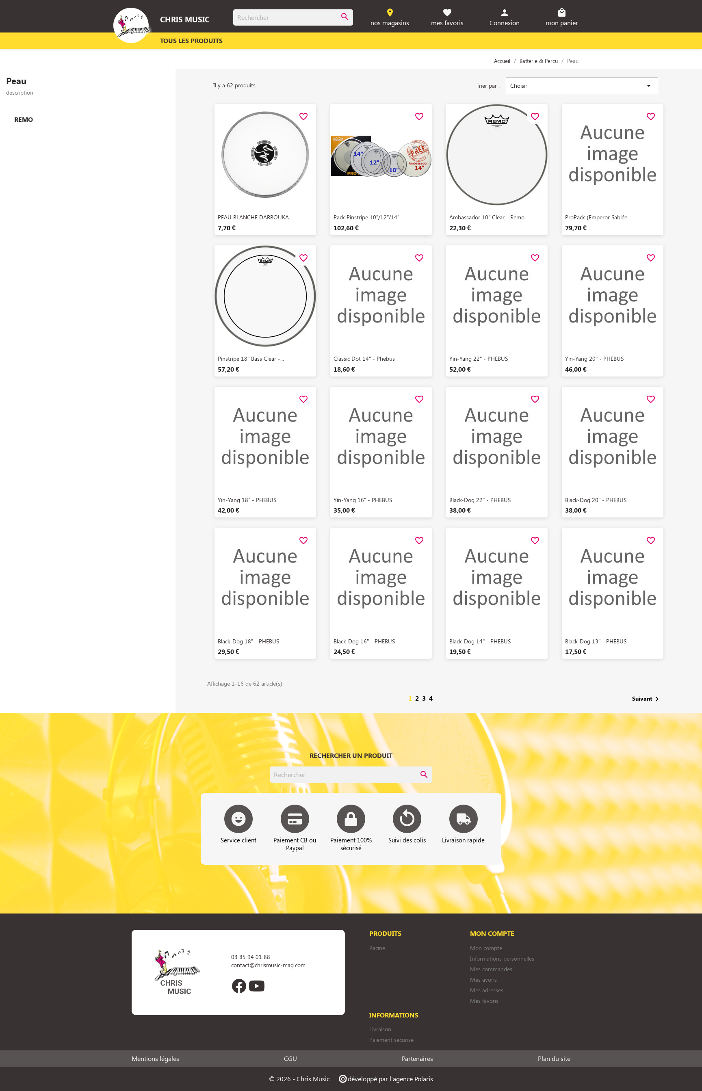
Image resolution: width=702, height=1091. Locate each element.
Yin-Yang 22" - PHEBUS (478, 358)
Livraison (380, 1029)
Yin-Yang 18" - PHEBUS (247, 500)
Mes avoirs (483, 979)
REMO (23, 119)
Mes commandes (491, 969)
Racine (377, 948)
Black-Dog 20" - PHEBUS (595, 500)
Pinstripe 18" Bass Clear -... (251, 358)
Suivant (647, 699)
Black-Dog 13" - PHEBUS (595, 641)
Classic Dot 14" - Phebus (364, 358)
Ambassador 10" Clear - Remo (486, 217)
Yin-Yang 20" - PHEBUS (594, 358)
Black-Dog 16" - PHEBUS (364, 641)
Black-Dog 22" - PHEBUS (480, 500)
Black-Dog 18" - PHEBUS (248, 641)
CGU (290, 1058)
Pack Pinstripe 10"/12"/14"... (368, 217)
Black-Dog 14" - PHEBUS (480, 641)
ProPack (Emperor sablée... (598, 217)
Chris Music (185, 19)
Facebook (239, 986)
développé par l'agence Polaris (385, 1078)
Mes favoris (484, 1000)
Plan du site (554, 1058)
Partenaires (417, 1058)
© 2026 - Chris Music (299, 1078)
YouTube (257, 986)
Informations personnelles (502, 958)
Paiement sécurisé (391, 1039)
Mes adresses (486, 990)
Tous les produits (191, 40)
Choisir (582, 86)
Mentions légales (155, 1058)
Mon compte (486, 948)
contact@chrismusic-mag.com (268, 965)
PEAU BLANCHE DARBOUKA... (255, 217)
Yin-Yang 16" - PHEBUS (363, 500)
